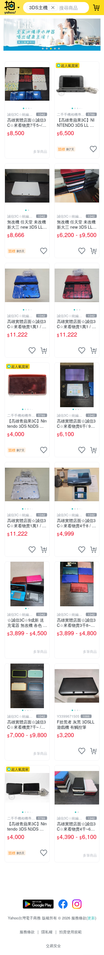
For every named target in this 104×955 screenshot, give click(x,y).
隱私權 (47, 931)
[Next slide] (45, 84)
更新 (91, 918)
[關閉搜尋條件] (52, 7)
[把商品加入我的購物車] (93, 250)
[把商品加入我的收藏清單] (93, 149)
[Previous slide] (8, 84)
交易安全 (53, 945)
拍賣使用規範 (70, 931)
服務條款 (27, 931)
